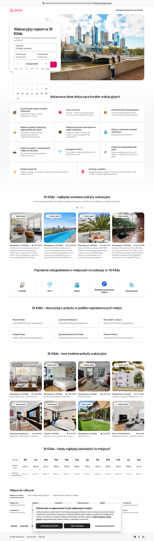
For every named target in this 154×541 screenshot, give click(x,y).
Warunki (41, 537)
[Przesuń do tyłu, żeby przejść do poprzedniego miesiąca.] (18, 64)
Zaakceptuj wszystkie (49, 526)
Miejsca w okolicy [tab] (17, 495)
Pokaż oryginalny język (102, 3)
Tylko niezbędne (77, 526)
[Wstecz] (72, 208)
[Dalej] (82, 208)
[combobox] (35, 48)
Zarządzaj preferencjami (104, 526)
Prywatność (31, 537)
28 (37, 94)
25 (22, 94)
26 (27, 94)
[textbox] (24, 57)
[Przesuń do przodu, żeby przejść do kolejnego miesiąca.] (46, 64)
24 (18, 94)
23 (46, 89)
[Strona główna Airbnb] (16, 10)
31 (18, 99)
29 (41, 94)
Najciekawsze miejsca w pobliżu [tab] (66, 495)
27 (32, 94)
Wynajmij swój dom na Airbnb (129, 10)
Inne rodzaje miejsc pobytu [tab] (38, 495)
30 (46, 94)
